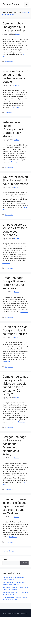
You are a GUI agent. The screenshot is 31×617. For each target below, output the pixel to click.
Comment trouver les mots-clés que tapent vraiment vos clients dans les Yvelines (14, 506)
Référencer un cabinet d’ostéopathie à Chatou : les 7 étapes (12, 129)
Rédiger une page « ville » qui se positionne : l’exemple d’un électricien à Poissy (14, 445)
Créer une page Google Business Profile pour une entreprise (13, 283)
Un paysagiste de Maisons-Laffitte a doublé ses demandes (14, 230)
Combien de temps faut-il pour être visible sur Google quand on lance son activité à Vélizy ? (15, 385)
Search (4, 560)
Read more (15, 107)
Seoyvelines (9, 61)
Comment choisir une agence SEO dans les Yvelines (14, 27)
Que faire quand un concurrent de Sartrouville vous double (15, 76)
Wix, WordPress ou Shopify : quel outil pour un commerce (15, 180)
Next (13, 551)
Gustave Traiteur (11, 4)
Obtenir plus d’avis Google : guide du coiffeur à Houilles (14, 330)
